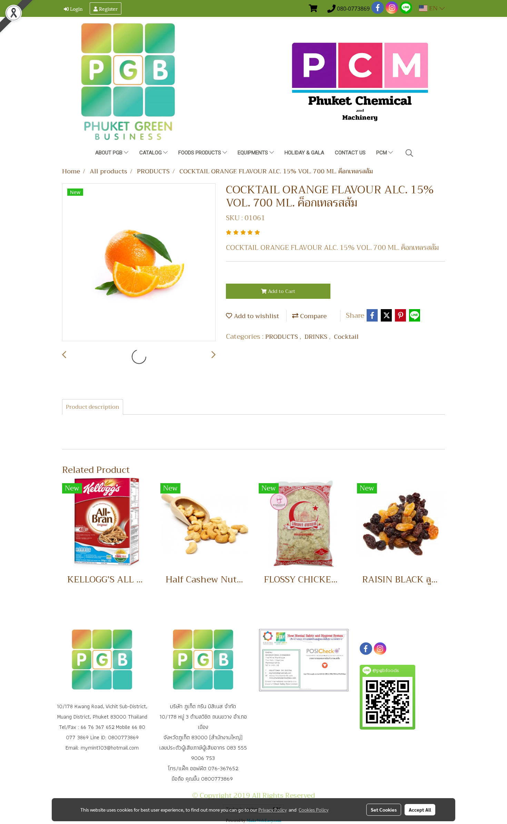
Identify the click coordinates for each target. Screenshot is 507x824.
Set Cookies (384, 809)
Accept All (420, 809)
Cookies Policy (313, 809)
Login (76, 8)
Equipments (253, 153)
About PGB (109, 153)
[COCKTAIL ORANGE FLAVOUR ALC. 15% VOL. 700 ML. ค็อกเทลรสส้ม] (138, 263)
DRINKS (317, 336)
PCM (382, 153)
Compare (312, 316)
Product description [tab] (92, 407)
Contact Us (350, 153)
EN (433, 8)
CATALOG (151, 153)
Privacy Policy (272, 809)
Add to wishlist (255, 316)
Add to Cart (281, 291)
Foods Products (200, 153)
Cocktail (346, 336)
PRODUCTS (282, 336)
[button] (409, 153)
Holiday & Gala (304, 153)
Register (108, 8)
